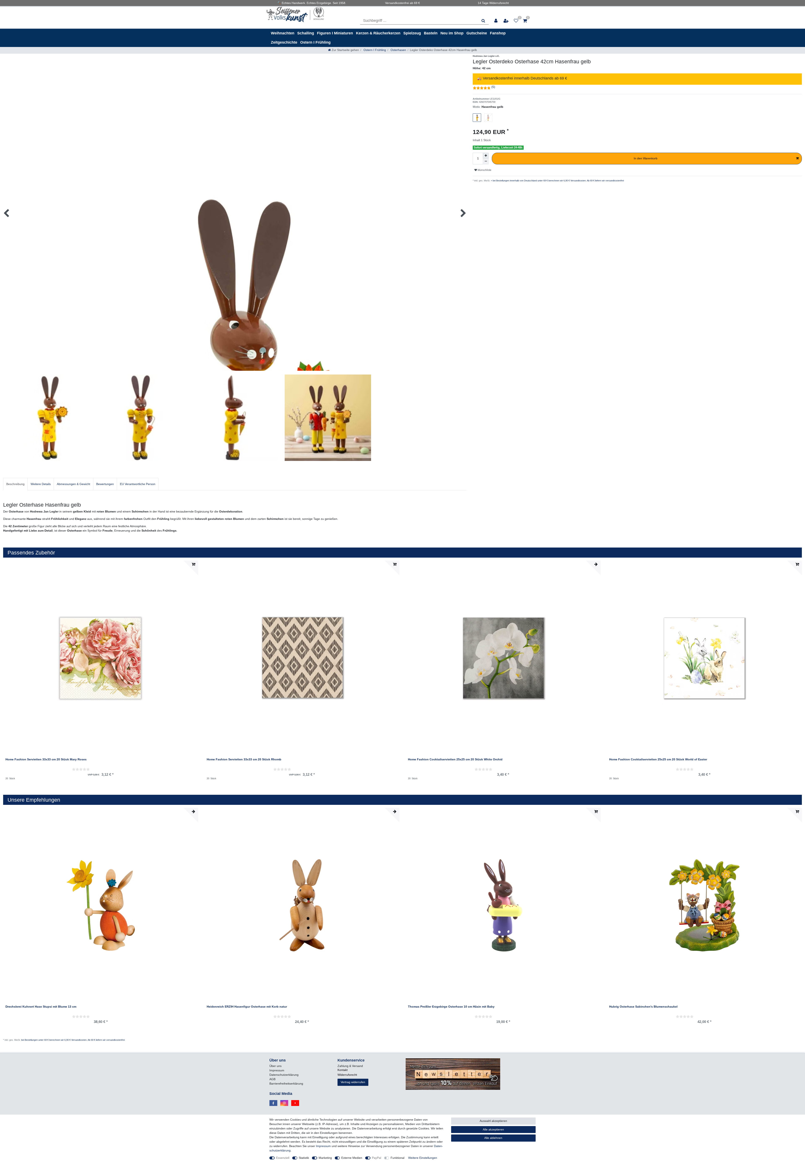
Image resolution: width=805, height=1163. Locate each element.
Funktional (397, 1157)
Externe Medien (351, 1157)
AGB (272, 1079)
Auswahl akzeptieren (493, 1121)
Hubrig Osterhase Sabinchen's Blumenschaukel (643, 1006)
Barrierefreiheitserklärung (286, 1083)
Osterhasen (398, 50)
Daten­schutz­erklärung (284, 1074)
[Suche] (483, 20)
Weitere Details (41, 484)
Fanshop (498, 33)
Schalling (305, 33)
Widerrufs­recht (347, 1074)
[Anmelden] (496, 21)
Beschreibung (15, 484)
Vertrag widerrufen (353, 1082)
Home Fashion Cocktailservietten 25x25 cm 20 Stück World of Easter (658, 759)
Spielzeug (412, 33)
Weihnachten (282, 33)
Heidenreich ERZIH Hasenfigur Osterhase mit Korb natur (247, 1006)
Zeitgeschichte (284, 42)
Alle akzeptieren (493, 1129)
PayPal (376, 1157)
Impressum (276, 1070)
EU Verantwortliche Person (137, 484)
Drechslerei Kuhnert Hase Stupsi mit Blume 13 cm (40, 1006)
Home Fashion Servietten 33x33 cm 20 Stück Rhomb (244, 759)
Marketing (325, 1157)
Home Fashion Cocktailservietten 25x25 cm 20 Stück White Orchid (455, 759)
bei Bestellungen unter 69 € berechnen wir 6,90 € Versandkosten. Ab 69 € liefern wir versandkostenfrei (73, 1040)
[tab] (15, 484)
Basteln (431, 33)
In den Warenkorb (645, 158)
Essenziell (282, 1157)
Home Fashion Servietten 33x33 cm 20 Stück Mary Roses (46, 759)
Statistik (304, 1157)
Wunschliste (484, 170)
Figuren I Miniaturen (335, 33)
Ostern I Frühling (315, 42)
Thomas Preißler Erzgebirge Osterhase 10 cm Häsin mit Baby (451, 1006)
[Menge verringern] (486, 161)
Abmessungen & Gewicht (73, 484)
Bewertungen (105, 484)
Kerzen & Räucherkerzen (378, 33)
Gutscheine (476, 33)
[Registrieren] (506, 21)
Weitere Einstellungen (422, 1157)
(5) (493, 86)
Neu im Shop (452, 33)
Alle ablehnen (493, 1138)
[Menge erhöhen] (486, 156)
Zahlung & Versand (350, 1066)
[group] (100, 905)
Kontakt (343, 1070)
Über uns (275, 1066)
